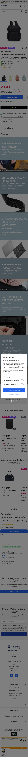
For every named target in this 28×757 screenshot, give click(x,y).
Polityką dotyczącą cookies (16, 364)
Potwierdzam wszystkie (14, 390)
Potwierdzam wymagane (14, 394)
